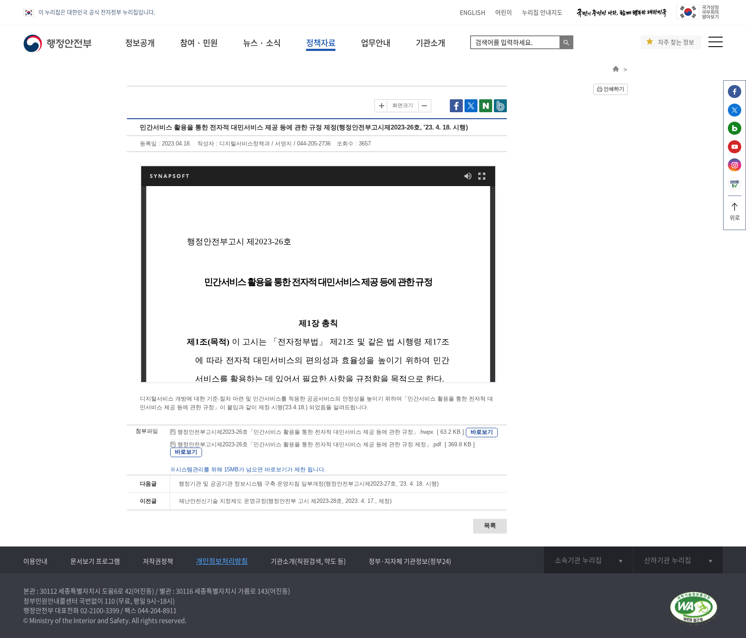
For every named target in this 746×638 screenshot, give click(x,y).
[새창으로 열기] (457, 110)
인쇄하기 (614, 89)
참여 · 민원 (199, 43)
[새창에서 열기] (693, 609)
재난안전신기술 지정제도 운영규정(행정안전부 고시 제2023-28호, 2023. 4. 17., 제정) (285, 501)
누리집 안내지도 (542, 12)
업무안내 (375, 43)
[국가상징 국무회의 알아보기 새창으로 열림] (697, 17)
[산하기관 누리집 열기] (678, 559)
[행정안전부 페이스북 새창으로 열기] (734, 96)
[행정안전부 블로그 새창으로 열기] (734, 132)
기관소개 (430, 43)
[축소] (424, 106)
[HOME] (616, 69)
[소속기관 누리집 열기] (588, 559)
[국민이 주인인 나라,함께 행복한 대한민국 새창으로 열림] (622, 17)
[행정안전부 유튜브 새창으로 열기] (734, 151)
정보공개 (140, 43)
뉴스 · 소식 (262, 43)
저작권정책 (158, 561)
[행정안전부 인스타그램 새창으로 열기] (734, 169)
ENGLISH (472, 12)
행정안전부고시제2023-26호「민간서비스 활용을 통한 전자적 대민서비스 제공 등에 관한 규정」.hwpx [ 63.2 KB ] (321, 432)
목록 (490, 525)
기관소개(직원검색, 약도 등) (308, 561)
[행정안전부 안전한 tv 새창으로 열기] (734, 187)
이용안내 (35, 561)
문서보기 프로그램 (95, 561)
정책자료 (320, 43)
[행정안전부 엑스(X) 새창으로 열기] (734, 114)
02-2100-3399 (99, 610)
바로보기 (482, 432)
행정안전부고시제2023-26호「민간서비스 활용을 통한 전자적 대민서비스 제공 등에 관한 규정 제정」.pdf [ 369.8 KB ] (325, 444)
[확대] (381, 106)
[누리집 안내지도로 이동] (715, 45)
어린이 (503, 12)
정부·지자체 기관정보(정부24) (410, 561)
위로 (735, 217)
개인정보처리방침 (222, 561)
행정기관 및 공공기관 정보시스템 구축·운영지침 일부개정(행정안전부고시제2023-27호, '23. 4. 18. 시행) (309, 483)
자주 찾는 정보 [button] (676, 42)
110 (109, 601)
